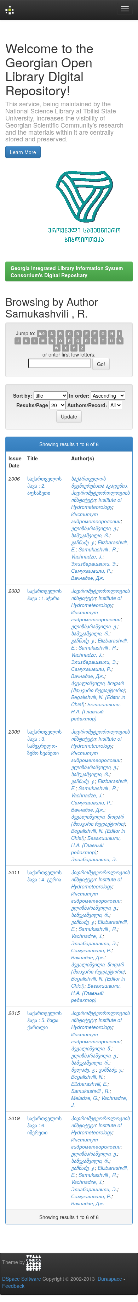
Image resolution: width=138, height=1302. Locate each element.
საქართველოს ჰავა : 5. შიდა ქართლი (44, 1020)
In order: (79, 395)
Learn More (23, 152)
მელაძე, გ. (83, 1069)
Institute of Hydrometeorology (96, 503)
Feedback (13, 1285)
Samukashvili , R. (98, 549)
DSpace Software (21, 1278)
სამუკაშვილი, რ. (90, 535)
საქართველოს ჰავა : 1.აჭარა (44, 594)
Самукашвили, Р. (91, 570)
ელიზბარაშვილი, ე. (94, 528)
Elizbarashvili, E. (89, 1083)
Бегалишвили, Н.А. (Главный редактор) (96, 711)
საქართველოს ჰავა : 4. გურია (44, 876)
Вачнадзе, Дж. (87, 577)
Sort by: (22, 395)
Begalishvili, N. (87, 1076)
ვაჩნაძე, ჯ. (83, 542)
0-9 (42, 333)
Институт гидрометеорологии (96, 517)
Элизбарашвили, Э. (94, 563)
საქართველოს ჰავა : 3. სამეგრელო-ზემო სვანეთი (44, 742)
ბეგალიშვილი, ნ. (91, 1048)
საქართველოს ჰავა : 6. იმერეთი (44, 1125)
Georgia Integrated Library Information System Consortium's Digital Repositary (67, 271)
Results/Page (32, 405)
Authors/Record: (87, 405)
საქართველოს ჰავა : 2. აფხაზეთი (44, 485)
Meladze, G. (84, 1097)
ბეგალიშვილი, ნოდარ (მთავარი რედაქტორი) (98, 686)
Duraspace (110, 1278)
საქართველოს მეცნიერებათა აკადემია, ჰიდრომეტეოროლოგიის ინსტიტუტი (100, 489)
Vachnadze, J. (87, 556)
